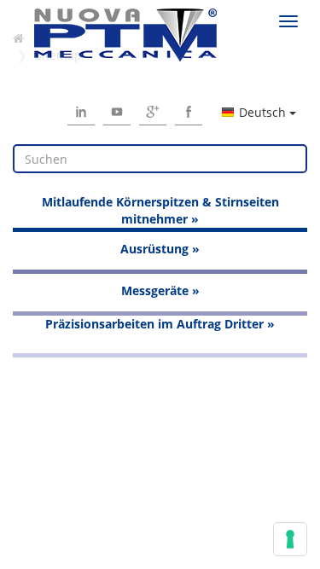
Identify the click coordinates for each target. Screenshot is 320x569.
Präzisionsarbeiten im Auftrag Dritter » (160, 324)
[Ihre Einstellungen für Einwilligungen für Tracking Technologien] (290, 539)
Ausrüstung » (160, 249)
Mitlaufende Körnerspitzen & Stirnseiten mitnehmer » (160, 210)
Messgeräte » (160, 290)
